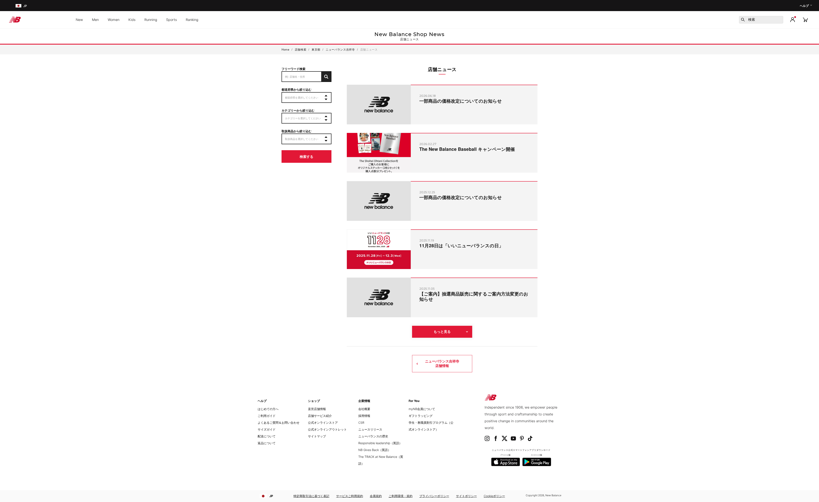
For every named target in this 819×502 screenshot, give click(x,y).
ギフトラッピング (421, 416)
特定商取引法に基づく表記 (311, 496)
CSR (361, 422)
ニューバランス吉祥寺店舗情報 (442, 363)
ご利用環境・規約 (400, 496)
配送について (267, 436)
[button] (792, 19)
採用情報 (364, 416)
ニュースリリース (370, 429)
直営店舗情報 (317, 409)
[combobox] (761, 19)
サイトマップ (317, 436)
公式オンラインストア (323, 422)
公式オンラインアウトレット (327, 429)
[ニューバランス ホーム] (17, 20)
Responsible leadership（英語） (380, 443)
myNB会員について (422, 409)
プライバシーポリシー (434, 496)
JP (271, 496)
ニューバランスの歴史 (373, 436)
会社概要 (364, 409)
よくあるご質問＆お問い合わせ (278, 422)
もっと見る (442, 331)
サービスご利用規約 (349, 496)
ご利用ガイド (267, 416)
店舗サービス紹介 (320, 416)
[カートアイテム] (805, 19)
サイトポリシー (466, 496)
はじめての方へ (268, 409)
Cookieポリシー (494, 496)
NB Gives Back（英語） (374, 450)
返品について (267, 443)
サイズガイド (267, 429)
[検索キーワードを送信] (742, 19)
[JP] (18, 6)
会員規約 (376, 496)
